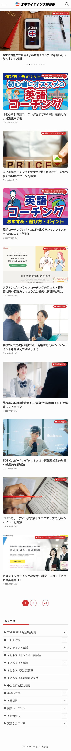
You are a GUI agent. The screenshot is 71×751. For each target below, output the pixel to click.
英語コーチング (16, 708)
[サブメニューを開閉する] (64, 632)
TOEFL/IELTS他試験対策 (21, 632)
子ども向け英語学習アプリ (22, 678)
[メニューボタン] (4, 4)
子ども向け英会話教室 (20, 670)
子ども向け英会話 (17, 662)
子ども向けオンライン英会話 (24, 655)
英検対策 (12, 700)
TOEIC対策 (13, 640)
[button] (27, 64)
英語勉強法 (13, 715)
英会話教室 (13, 693)
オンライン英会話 (17, 647)
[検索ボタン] (67, 4)
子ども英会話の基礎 (19, 685)
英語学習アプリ (16, 723)
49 (45, 603)
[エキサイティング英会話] (35, 4)
